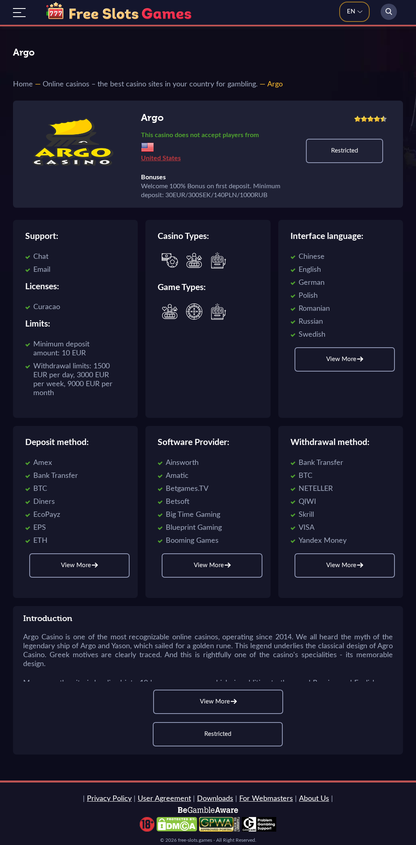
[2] (364, 119)
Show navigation (19, 12)
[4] (377, 119)
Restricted (344, 151)
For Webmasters (266, 798)
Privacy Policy (109, 798)
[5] (383, 119)
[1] (357, 119)
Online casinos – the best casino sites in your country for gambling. (150, 84)
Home (23, 84)
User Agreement (164, 798)
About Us (314, 798)
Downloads (215, 798)
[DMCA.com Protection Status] (176, 829)
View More (215, 702)
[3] (370, 119)
